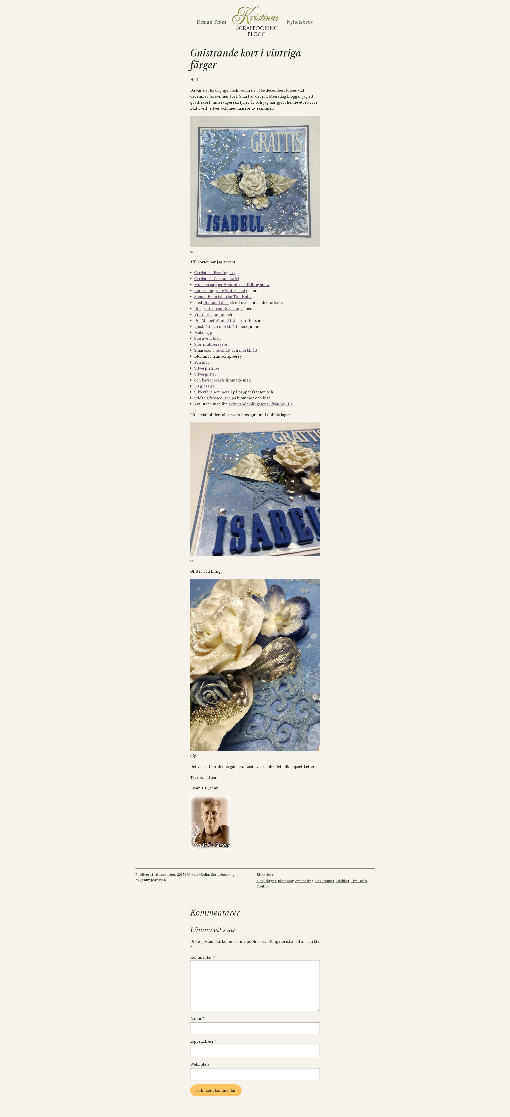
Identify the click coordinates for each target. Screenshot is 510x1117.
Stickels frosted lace (212, 398)
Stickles (342, 880)
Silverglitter (205, 374)
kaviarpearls (213, 380)
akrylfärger (266, 880)
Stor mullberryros (211, 344)
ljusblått (223, 350)
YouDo (262, 886)
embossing (304, 880)
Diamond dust (216, 302)
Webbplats (199, 1064)
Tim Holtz (359, 880)
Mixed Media (198, 874)
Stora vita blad (207, 338)
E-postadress (203, 1041)
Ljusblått (202, 326)
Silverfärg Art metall (213, 392)
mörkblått (228, 326)
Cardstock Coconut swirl (216, 278)
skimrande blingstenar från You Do (261, 404)
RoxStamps (324, 880)
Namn (197, 1018)
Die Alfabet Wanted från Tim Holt (224, 320)
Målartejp (203, 332)
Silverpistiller (207, 368)
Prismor (202, 362)
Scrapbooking (223, 874)
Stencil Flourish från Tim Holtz (223, 296)
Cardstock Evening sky (214, 272)
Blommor (285, 880)
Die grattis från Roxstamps (218, 308)
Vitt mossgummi (209, 314)
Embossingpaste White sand (219, 290)
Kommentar (202, 957)
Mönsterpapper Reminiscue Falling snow (232, 284)
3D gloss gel (205, 386)
